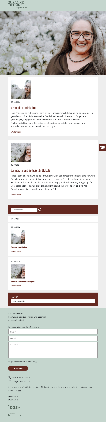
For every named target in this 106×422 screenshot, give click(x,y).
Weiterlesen (16, 132)
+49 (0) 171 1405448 (21, 381)
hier (19, 390)
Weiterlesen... (17, 251)
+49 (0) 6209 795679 (21, 377)
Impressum (13, 400)
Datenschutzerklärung (27, 361)
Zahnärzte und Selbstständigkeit (30, 170)
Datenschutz (13, 396)
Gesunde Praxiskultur (24, 107)
